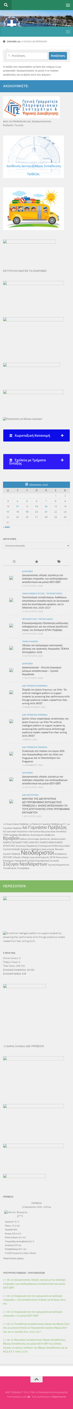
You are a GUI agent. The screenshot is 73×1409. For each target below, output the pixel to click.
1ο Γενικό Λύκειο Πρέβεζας (16, 824)
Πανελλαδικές (30, 641)
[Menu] (68, 5)
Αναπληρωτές (37, 835)
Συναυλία (54, 861)
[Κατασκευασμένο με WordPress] (29, 1397)
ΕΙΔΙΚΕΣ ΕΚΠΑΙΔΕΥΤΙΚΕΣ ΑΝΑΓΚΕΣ (21, 842)
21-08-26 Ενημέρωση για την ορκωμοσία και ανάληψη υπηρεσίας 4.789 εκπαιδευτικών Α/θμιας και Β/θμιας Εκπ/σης (34, 1300)
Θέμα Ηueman (59, 1397)
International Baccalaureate (42, 831)
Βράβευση (50, 835)
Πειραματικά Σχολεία (24, 861)
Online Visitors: (11, 958)
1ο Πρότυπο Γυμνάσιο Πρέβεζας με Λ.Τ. (48, 824)
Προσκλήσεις (46, 619)
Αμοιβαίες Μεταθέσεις (19, 835)
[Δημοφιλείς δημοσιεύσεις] (36, 562)
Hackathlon (22, 831)
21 (46, 511)
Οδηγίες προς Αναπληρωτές (35, 857)
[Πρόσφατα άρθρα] (14, 562)
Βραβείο (11, 838)
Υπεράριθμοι (23, 868)
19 (27, 511)
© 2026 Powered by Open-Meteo (20, 1253)
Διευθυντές (45, 839)
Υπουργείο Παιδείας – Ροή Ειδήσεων (24, 1272)
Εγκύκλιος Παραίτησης (27, 846)
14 (46, 506)
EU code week (9, 831)
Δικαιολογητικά (58, 839)
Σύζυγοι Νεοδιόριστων (25, 864)
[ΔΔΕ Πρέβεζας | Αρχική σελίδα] (36, 24)
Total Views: (9, 965)
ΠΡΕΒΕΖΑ (36, 1203)
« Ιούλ (6, 527)
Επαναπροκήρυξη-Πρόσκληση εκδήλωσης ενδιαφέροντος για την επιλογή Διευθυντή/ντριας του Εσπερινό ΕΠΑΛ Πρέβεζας (45, 626)
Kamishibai (61, 831)
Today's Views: (11, 962)
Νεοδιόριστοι (37, 852)
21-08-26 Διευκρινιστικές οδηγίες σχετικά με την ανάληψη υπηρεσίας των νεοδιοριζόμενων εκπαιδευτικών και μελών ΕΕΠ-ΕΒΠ (34, 1283)
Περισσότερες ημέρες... (14, 1258)
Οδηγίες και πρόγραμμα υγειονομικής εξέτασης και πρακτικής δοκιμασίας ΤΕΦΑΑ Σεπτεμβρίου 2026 (45, 649)
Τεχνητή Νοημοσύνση (58, 865)
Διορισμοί (27, 571)
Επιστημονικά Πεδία (48, 846)
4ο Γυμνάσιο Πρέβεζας (44, 827)
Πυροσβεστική (42, 861)
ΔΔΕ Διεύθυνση (30, 795)
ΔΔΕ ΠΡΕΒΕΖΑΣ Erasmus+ (35, 686)
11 (17, 506)
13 (36, 506)
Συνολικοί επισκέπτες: (15, 969)
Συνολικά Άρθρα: (12, 973)
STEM (6, 835)
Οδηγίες (17, 857)
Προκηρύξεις (29, 619)
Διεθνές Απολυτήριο (29, 839)
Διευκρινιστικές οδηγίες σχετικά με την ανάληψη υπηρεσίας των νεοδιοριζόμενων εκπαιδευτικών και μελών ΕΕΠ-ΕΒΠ (45, 579)
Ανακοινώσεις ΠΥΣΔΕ (33, 593)
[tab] (36, 435)
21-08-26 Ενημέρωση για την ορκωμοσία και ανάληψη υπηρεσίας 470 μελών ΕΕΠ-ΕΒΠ (32, 1314)
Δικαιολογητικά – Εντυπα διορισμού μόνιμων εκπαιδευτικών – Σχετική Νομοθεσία (41, 671)
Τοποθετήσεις (54, 593)
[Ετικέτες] (59, 562)
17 (7, 511)
